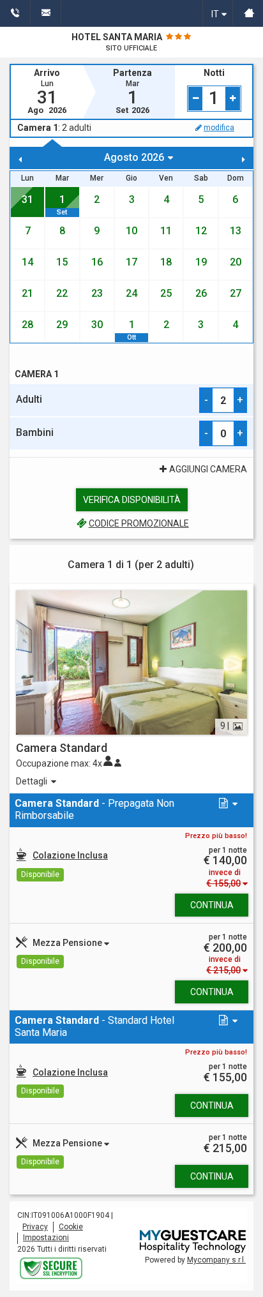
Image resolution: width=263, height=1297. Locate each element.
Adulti (29, 399)
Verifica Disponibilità (132, 500)
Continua (212, 905)
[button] (226, 804)
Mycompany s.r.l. (216, 1260)
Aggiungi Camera (208, 469)
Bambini (35, 432)
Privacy (35, 1226)
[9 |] (131, 661)
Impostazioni (46, 1237)
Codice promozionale (138, 523)
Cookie (71, 1226)
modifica (219, 127)
